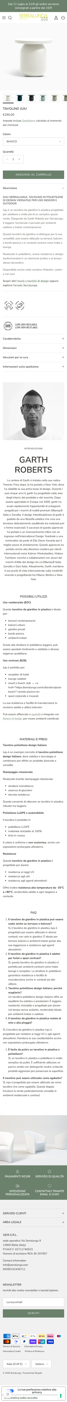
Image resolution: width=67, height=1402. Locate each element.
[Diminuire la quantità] (6, 159)
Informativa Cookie (12, 1351)
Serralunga (16, 1373)
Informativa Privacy (33, 1346)
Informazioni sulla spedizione (21, 366)
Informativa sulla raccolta (21, 1397)
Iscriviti (33, 1313)
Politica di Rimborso (34, 1351)
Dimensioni (10, 348)
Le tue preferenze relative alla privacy (37, 1391)
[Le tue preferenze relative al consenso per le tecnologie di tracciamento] (60, 1395)
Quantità (8, 151)
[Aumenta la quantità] (20, 159)
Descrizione (10, 188)
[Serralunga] (33, 18)
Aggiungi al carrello (34, 174)
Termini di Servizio (11, 1346)
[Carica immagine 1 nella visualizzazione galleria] (33, 57)
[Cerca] (12, 18)
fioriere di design (13, 718)
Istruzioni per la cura (15, 357)
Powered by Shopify (32, 1373)
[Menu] (4, 18)
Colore (7, 134)
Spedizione (28, 120)
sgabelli (36, 714)
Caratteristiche (12, 338)
